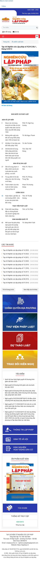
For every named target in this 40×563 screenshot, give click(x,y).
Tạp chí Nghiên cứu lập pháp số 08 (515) (16, 279)
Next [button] (35, 476)
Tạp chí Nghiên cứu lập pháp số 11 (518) (16, 268)
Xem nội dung (7, 105)
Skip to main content (6, 1)
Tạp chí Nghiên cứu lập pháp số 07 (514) (16, 283)
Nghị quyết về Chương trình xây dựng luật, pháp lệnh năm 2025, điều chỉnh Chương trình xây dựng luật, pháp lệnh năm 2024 (20, 393)
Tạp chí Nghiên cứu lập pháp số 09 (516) (16, 275)
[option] (20, 482)
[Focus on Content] (7, 6)
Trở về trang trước (8, 289)
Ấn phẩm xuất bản (17, 42)
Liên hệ (16, 32)
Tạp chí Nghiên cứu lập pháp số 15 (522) (16, 254)
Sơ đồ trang (7, 32)
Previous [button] (5, 476)
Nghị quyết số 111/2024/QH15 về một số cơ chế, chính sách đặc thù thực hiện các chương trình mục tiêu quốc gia (20, 406)
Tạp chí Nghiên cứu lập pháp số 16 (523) (16, 250)
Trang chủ (6, 42)
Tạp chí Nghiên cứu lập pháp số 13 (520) (16, 261)
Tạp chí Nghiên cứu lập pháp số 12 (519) (16, 265)
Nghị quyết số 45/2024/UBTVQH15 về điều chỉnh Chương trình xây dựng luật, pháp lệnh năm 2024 (20, 399)
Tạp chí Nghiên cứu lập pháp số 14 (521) (16, 257)
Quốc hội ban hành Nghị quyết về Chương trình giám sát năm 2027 (19, 380)
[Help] (1, 3)
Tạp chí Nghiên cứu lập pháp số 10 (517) (16, 272)
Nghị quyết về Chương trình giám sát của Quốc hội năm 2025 (19, 386)
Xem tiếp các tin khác (30, 289)
